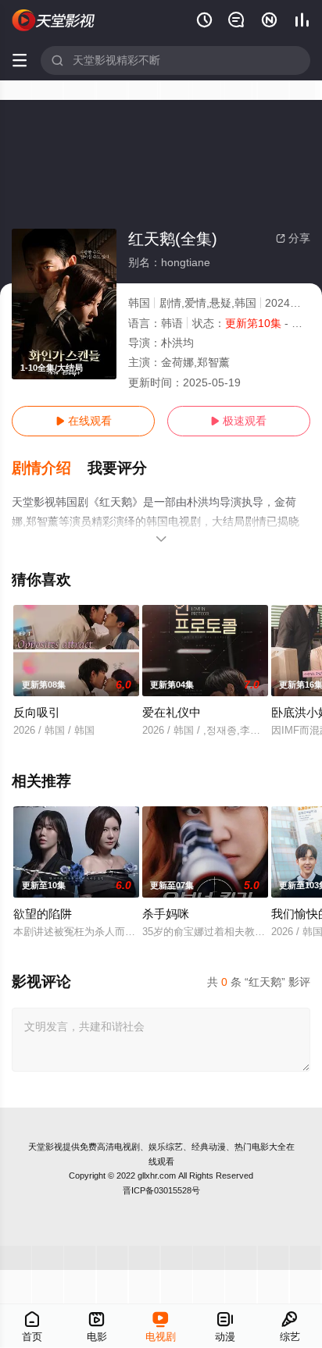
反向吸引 (36, 712)
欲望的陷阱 (42, 913)
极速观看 (238, 420)
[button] (50, 468)
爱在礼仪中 (171, 712)
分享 (293, 238)
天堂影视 (45, 1146)
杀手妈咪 (165, 913)
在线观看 (83, 420)
